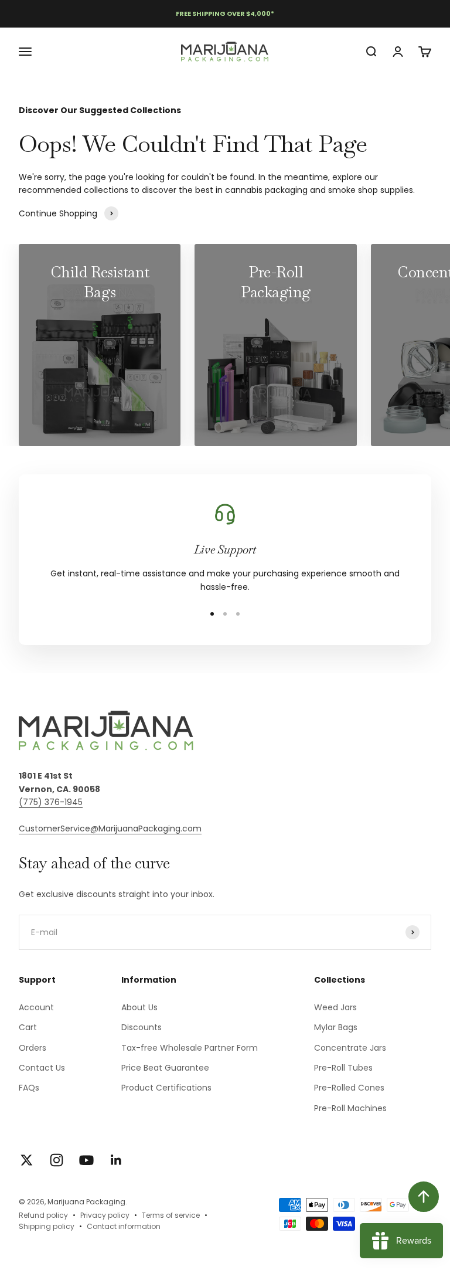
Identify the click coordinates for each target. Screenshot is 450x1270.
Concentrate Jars (350, 1048)
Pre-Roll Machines (350, 1108)
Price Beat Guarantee (165, 1068)
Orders (32, 1048)
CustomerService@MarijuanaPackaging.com (110, 828)
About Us (139, 1007)
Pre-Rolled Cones (349, 1088)
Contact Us (42, 1068)
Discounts (141, 1027)
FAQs (29, 1088)
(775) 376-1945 (51, 802)
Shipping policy (46, 1226)
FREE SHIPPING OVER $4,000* (225, 13)
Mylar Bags (335, 1027)
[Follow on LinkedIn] (116, 1160)
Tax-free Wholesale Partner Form (189, 1048)
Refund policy (43, 1215)
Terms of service (171, 1215)
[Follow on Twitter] (27, 1160)
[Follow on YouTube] (86, 1160)
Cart (28, 1027)
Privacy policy (104, 1215)
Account (36, 1007)
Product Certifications (166, 1088)
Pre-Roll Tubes (343, 1068)
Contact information (124, 1226)
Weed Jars (335, 1007)
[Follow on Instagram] (56, 1160)
